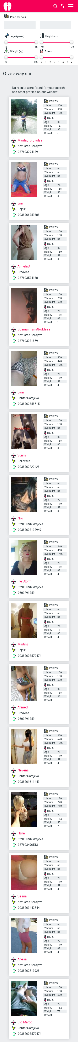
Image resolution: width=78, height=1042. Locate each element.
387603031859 (28, 341)
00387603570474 (29, 656)
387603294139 (28, 152)
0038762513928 (29, 971)
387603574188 (28, 278)
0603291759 (26, 593)
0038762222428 (29, 467)
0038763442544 (29, 908)
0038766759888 (29, 215)
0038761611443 (29, 782)
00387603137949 (29, 530)
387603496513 (28, 845)
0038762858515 (29, 404)
